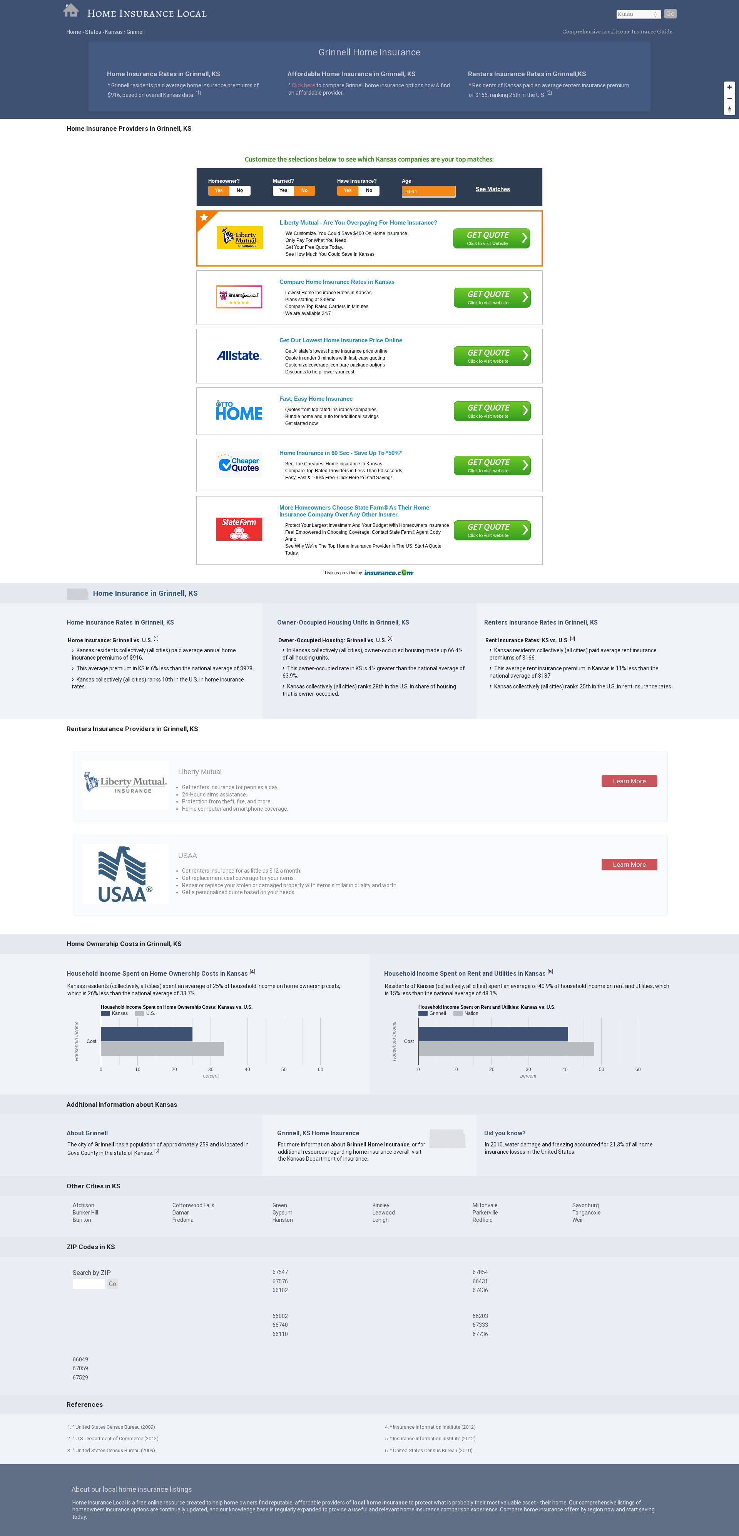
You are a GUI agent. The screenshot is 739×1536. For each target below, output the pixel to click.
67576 (280, 1281)
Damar (180, 1212)
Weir (577, 1220)
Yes (219, 190)
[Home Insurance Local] (74, 13)
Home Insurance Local (147, 13)
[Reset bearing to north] (729, 109)
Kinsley (381, 1205)
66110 (280, 1334)
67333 (480, 1325)
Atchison (83, 1205)
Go (670, 13)
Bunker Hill (85, 1212)
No (240, 190)
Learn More (629, 781)
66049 (80, 1359)
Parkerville (485, 1212)
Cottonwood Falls (193, 1205)
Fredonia (183, 1220)
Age (406, 181)
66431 (480, 1281)
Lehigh (381, 1220)
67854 (480, 1272)
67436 (480, 1290)
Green (280, 1205)
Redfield (483, 1220)
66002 (280, 1316)
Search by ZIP (92, 1272)
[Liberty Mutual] (240, 237)
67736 (480, 1334)
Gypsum (283, 1212)
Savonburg (585, 1205)
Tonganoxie (586, 1212)
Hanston (283, 1220)
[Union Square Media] (239, 410)
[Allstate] (239, 355)
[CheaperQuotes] (239, 464)
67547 (280, 1272)
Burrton (82, 1220)
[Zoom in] (729, 87)
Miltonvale (485, 1205)
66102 (280, 1290)
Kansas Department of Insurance (327, 1159)
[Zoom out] (729, 98)
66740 (280, 1325)
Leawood (384, 1212)
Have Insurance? (357, 181)
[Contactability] (239, 296)
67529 (80, 1377)
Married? (283, 181)
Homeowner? (224, 181)
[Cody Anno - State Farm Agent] (239, 529)
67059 (80, 1368)
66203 (480, 1316)
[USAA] (125, 902)
